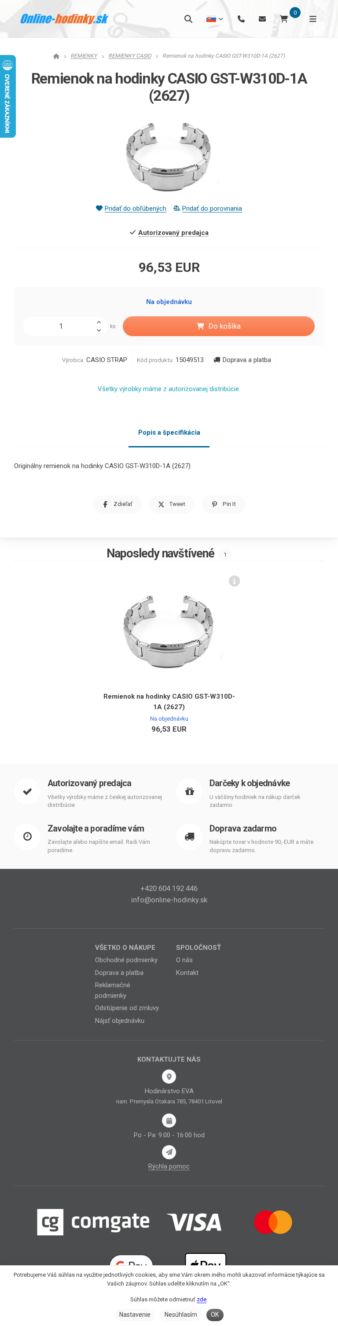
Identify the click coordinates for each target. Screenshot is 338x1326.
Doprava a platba (247, 360)
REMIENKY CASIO (129, 56)
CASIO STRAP (106, 360)
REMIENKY (83, 56)
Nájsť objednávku (119, 1021)
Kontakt (187, 973)
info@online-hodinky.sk (169, 899)
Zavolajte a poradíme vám (96, 829)
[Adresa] (169, 1077)
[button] (117, 504)
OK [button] (215, 1314)
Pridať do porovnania (212, 208)
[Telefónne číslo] (241, 19)
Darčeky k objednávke (249, 783)
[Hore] (101, 321)
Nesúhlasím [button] (181, 1314)
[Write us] (169, 1152)
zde (201, 1299)
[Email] (262, 19)
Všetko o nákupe (125, 948)
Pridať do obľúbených (135, 208)
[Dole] (101, 331)
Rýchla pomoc (169, 1166)
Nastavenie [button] (135, 1314)
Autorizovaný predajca (89, 783)
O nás (184, 960)
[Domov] (64, 19)
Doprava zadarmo (242, 829)
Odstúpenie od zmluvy (127, 1008)
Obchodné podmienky (126, 960)
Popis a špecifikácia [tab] (169, 432)
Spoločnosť (198, 948)
